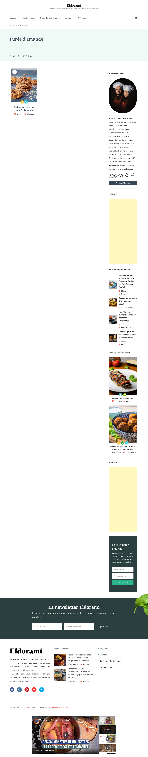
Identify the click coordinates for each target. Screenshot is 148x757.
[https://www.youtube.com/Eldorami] (34, 689)
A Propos (82, 18)
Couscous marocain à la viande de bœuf (128, 301)
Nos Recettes (28, 18)
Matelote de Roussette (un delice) (54, 720)
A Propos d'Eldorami (122, 183)
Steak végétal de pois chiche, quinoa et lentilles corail (127, 335)
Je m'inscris (121, 582)
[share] (95, 719)
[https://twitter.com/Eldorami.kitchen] (41, 689)
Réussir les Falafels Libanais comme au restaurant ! (123, 448)
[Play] (107, 739)
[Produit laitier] (120, 394)
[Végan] (122, 443)
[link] (36, 720)
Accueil (13, 18)
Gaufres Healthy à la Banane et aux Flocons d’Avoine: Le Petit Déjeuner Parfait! (127, 281)
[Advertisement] (123, 231)
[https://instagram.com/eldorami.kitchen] (19, 689)
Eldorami (74, 5)
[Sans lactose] (26, 102)
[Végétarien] (124, 394)
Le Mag (68, 18)
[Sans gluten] (22, 102)
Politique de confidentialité (59, 707)
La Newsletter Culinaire (110, 661)
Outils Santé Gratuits (49, 18)
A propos (104, 655)
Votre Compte (106, 667)
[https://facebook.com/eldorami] (12, 689)
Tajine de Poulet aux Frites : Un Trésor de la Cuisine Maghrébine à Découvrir (80, 658)
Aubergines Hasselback (122, 398)
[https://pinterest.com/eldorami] (26, 689)
